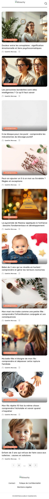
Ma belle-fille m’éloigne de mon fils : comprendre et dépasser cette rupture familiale (21, 361)
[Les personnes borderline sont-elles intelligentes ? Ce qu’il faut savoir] (24, 71)
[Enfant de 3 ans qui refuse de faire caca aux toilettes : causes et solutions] (24, 434)
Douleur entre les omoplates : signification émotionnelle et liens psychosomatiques (23, 46)
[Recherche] (45, 3)
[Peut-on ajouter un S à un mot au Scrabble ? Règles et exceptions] (24, 160)
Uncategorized (10, 40)
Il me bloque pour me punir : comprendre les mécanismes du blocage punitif (23, 135)
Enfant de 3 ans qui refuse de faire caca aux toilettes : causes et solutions (24, 454)
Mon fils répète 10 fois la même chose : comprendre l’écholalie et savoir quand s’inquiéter (21, 408)
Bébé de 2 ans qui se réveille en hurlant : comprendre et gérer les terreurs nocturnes (23, 268)
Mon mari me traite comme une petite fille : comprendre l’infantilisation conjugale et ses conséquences (24, 314)
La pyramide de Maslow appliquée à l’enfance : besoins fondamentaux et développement (24, 224)
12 (30, 465)
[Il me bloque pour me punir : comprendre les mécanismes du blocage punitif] (24, 115)
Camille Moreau (11, 52)
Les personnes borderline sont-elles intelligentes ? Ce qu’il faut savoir (19, 91)
